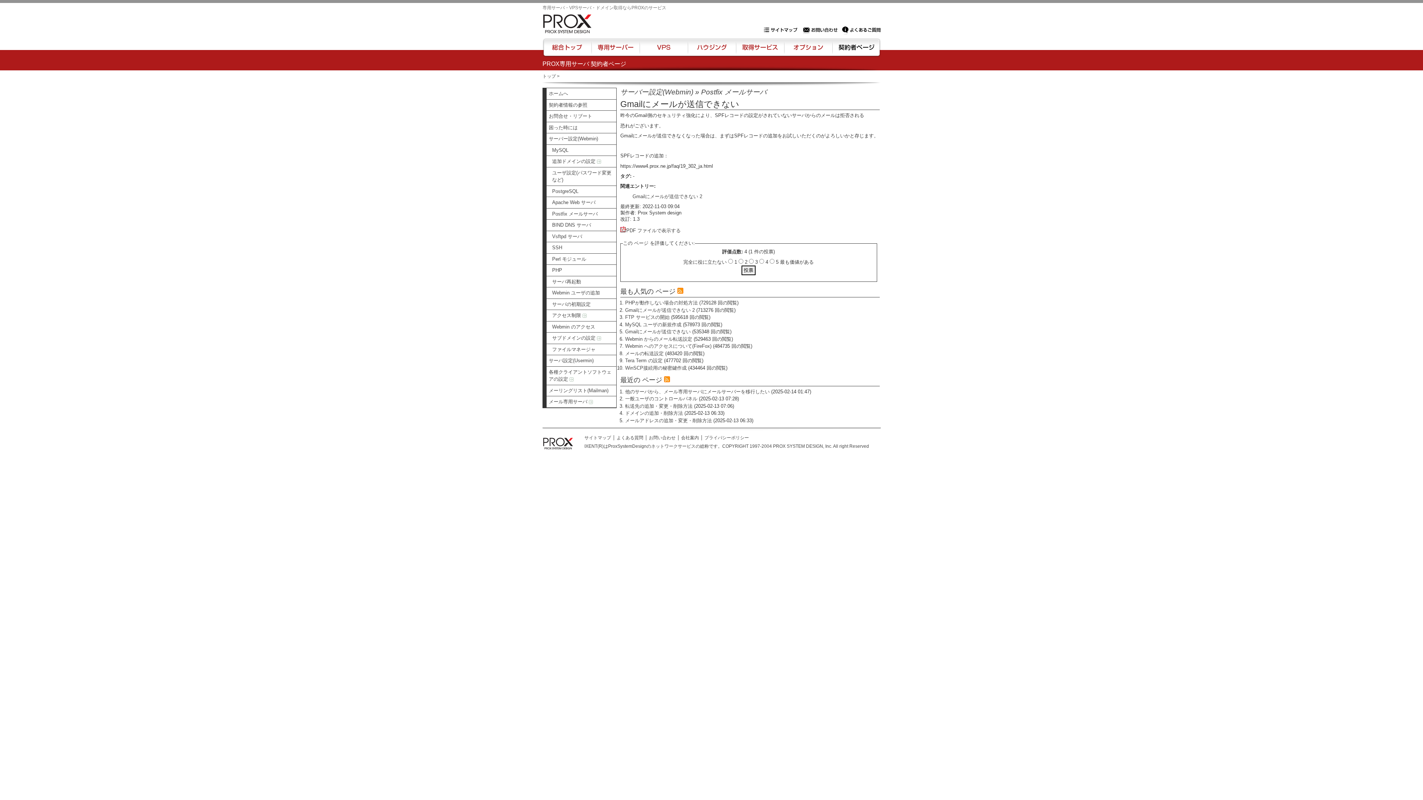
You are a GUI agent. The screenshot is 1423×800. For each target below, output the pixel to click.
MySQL (560, 150)
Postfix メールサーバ (575, 214)
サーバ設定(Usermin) (571, 360)
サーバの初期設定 (571, 304)
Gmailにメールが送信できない (658, 331)
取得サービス (759, 50)
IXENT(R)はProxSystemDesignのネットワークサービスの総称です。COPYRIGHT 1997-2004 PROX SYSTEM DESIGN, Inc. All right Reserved (726, 446)
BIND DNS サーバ (571, 225)
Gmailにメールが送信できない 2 (667, 196)
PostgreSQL (565, 191)
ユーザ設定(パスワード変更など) (581, 176)
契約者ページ (855, 50)
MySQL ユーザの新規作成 (653, 324)
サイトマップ (782, 30)
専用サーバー (615, 50)
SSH (557, 247)
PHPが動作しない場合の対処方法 (661, 303)
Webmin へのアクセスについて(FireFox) (668, 346)
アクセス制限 (567, 315)
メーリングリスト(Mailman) (578, 390)
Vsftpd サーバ (567, 236)
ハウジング (711, 50)
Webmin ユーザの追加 (576, 293)
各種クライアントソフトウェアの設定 (580, 375)
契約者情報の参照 (568, 105)
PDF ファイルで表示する (653, 230)
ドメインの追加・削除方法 (654, 413)
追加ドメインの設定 (574, 161)
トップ (549, 76)
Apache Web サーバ (574, 202)
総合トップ (567, 50)
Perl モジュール (569, 259)
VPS (663, 50)
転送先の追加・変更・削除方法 (659, 406)
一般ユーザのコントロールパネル (661, 398)
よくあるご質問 (861, 30)
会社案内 (690, 437)
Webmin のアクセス (573, 327)
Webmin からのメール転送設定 (658, 339)
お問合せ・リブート (570, 116)
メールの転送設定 (644, 353)
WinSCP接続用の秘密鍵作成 (656, 368)
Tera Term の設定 (644, 360)
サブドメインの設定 (574, 338)
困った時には (563, 127)
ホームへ (558, 93)
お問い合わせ (821, 30)
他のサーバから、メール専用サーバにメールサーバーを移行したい (697, 391)
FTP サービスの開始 (647, 317)
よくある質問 (630, 437)
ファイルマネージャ (574, 349)
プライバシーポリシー (726, 437)
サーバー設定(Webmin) (573, 138)
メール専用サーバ (569, 401)
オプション (808, 50)
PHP (557, 270)
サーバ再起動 (566, 281)
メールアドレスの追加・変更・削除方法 (668, 420)
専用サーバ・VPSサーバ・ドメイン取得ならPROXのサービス (604, 7)
